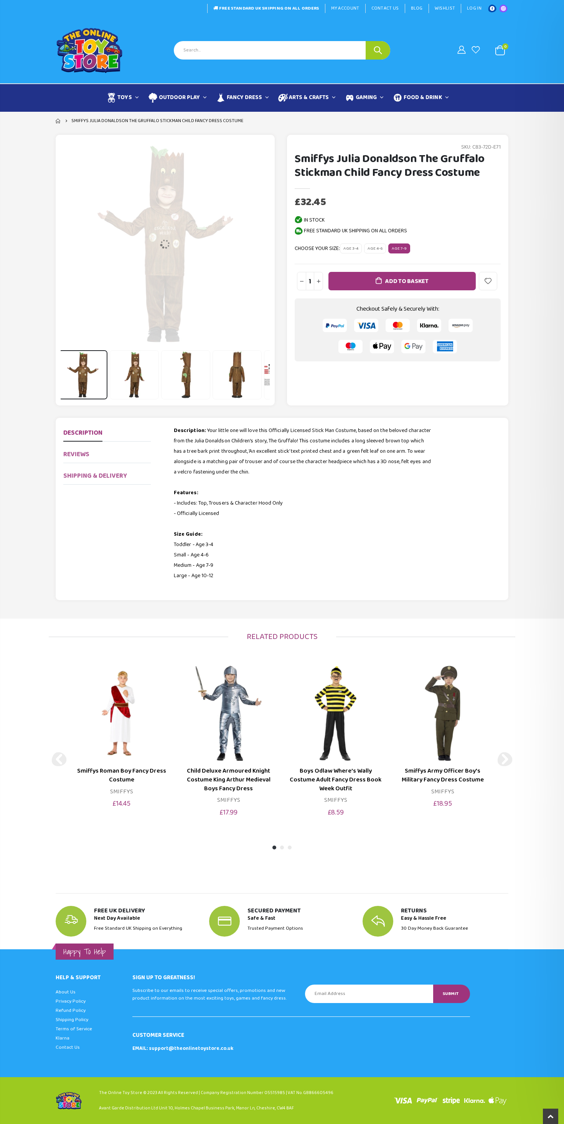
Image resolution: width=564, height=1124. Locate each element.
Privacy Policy (71, 1001)
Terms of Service (74, 1029)
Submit (450, 993)
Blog (417, 8)
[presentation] (69, 374)
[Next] (505, 759)
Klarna (62, 1038)
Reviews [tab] (76, 454)
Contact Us (385, 8)
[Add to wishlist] (488, 281)
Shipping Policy (72, 1020)
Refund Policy (71, 1010)
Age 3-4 (350, 248)
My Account (345, 8)
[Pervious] (59, 759)
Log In (474, 8)
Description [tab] (82, 433)
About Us (66, 992)
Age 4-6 (375, 248)
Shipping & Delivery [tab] (95, 476)
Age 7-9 (399, 248)
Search (378, 50)
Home (58, 121)
